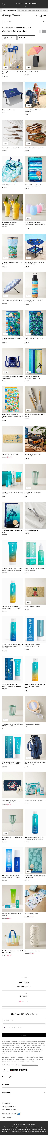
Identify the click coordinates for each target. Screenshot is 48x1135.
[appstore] (23, 1070)
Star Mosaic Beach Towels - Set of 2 (12, 531)
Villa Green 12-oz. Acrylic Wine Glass (12, 838)
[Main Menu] (44, 15)
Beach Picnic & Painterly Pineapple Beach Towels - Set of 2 (12, 416)
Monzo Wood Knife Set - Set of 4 (12, 148)
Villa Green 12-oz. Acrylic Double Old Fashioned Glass (12, 725)
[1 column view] (40, 31)
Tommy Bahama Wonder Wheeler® (33, 110)
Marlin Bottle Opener (31, 530)
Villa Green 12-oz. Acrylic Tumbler (33, 493)
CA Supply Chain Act (9, 1106)
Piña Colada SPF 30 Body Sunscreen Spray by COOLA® (11, 607)
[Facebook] (8, 1070)
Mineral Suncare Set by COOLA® (35, 800)
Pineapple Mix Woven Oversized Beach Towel (35, 876)
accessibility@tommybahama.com (34, 1131)
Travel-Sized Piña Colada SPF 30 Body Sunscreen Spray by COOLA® (35, 686)
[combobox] (6, 1027)
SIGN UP (24, 1035)
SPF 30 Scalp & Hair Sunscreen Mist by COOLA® (34, 569)
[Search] (43, 21)
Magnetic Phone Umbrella (33, 72)
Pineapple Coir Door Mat (33, 606)
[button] (25, 6)
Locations (6, 1092)
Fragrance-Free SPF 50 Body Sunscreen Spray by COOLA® (34, 838)
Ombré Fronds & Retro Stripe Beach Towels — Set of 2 (34, 185)
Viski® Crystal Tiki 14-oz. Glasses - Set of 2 (10, 223)
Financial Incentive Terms (30, 1065)
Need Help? (6, 1077)
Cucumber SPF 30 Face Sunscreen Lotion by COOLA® (11, 685)
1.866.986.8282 (7, 1131)
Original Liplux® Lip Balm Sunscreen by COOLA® (32, 645)
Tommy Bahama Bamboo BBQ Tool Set (34, 415)
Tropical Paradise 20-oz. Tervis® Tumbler (12, 263)
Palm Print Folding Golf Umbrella (12, 300)
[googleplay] (14, 1070)
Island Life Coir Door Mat (10, 454)
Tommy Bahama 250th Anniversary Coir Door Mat (11, 801)
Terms (4, 1053)
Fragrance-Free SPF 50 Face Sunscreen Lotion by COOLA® (11, 763)
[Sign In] (36, 15)
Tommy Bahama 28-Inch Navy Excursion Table (34, 263)
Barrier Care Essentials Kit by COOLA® (11, 914)
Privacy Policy (36, 1051)
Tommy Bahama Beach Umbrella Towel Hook (12, 377)
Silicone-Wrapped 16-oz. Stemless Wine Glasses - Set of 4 (35, 224)
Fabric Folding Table (8, 110)
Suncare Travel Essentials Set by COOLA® (12, 493)
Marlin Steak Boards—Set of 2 (34, 148)
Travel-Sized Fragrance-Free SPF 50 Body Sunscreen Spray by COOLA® (12, 646)
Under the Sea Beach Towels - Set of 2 (34, 339)
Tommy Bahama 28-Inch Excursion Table (32, 455)
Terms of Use (17, 1061)
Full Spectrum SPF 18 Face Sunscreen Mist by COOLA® (11, 876)
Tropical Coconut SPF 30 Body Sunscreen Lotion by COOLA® (12, 569)
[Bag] (40, 15)
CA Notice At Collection (9, 1110)
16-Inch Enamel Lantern (32, 951)
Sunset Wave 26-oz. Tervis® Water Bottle (33, 301)
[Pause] (3, 4)
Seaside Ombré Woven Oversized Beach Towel (32, 377)
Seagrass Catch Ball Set (32, 724)
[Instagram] (4, 1070)
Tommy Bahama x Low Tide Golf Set (12, 72)
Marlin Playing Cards (31, 914)
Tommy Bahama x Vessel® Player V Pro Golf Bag (35, 763)
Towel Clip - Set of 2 (8, 184)
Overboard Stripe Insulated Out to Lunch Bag (12, 951)
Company (6, 1085)
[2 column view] (44, 31)
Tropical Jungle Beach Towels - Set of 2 (12, 339)
